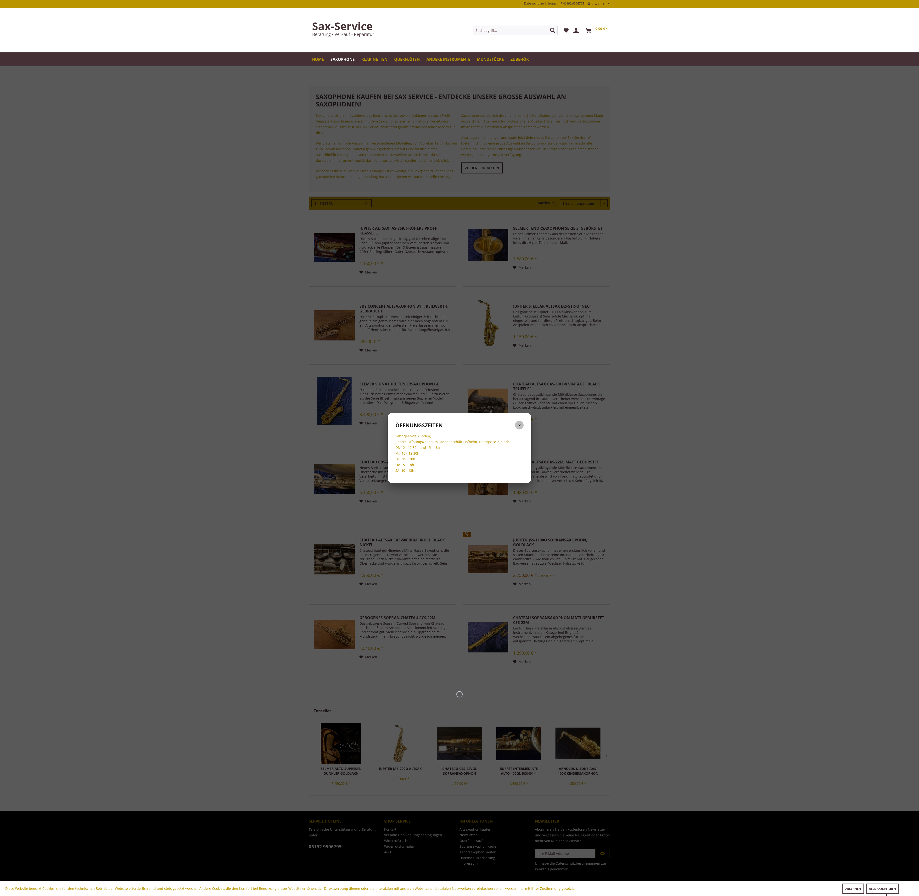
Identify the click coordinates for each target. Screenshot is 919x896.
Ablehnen (853, 889)
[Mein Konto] (577, 30)
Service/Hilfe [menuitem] (598, 4)
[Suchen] (553, 30)
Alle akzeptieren (882, 889)
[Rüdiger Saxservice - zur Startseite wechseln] (345, 30)
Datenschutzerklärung (540, 3)
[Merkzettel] (566, 30)
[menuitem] (515, 30)
